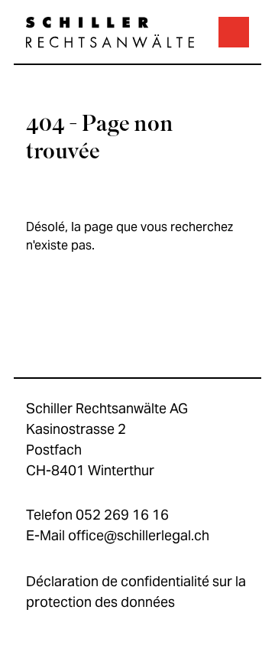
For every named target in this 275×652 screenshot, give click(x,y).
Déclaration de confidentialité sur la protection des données (136, 591)
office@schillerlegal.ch (138, 535)
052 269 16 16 (122, 514)
